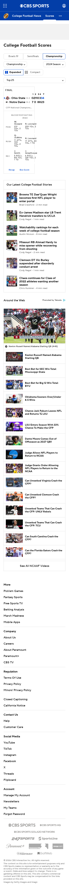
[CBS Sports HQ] (50, 825)
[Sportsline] (48, 838)
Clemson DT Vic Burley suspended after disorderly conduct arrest (36, 263)
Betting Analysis (14, 609)
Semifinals (33, 56)
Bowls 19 (13, 56)
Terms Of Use (12, 678)
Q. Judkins (18, 136)
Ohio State (18, 98)
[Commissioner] (38, 845)
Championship (54, 56)
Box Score (24, 170)
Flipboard (10, 780)
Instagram (10, 755)
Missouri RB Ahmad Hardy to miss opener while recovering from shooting (38, 245)
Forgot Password (14, 814)
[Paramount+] (15, 845)
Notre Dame (17, 102)
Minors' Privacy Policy (17, 690)
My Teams (10, 808)
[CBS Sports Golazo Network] (34, 831)
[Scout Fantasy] (25, 853)
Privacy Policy (12, 684)
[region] (34, 326)
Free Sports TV (13, 603)
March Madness (14, 616)
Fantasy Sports (13, 597)
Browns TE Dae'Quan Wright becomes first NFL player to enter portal (38, 198)
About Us (10, 637)
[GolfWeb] (44, 853)
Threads (9, 774)
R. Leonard (30, 124)
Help (7, 721)
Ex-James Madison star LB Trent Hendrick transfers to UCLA (40, 214)
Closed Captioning (15, 699)
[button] (5, 5)
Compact (35, 72)
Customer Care (13, 727)
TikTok (8, 749)
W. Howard (18, 123)
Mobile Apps (12, 622)
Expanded (15, 72)
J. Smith (17, 152)
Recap (12, 170)
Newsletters (11, 801)
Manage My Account (17, 795)
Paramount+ (11, 656)
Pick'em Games (13, 591)
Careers (9, 643)
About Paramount (15, 650)
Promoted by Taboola (52, 300)
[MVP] (58, 845)
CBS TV (9, 662)
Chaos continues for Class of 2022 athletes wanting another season (39, 281)
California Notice (14, 705)
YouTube (9, 742)
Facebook (10, 761)
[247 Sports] (23, 838)
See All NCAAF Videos (34, 566)
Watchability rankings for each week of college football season (39, 229)
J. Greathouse (31, 152)
